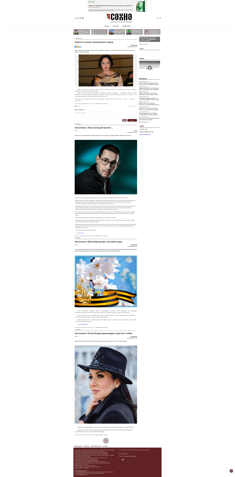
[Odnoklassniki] (76, 18)
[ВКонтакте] (75, 47)
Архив (105, 446)
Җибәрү (132, 120)
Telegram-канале (99, 103)
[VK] (78, 18)
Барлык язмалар (143, 44)
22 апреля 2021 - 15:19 (132, 337)
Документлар (96, 446)
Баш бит (116, 26)
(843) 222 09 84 (133, 456)
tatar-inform (85, 324)
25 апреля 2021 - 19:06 (132, 46)
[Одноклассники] (77, 47)
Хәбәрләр (78, 123)
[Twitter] (81, 18)
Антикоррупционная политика (81, 470)
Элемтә (86, 446)
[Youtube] (83, 18)
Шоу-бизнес (79, 38)
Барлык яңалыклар (144, 122)
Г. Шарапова (133, 45)
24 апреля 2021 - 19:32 (132, 132)
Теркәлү (124, 120)
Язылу (107, 26)
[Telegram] (80, 47)
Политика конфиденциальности (81, 474)
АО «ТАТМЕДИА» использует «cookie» (82, 471)
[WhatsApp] (79, 47)
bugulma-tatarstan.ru (81, 232)
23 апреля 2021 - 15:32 (132, 246)
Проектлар (126, 26)
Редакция (78, 446)
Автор (135, 130)
